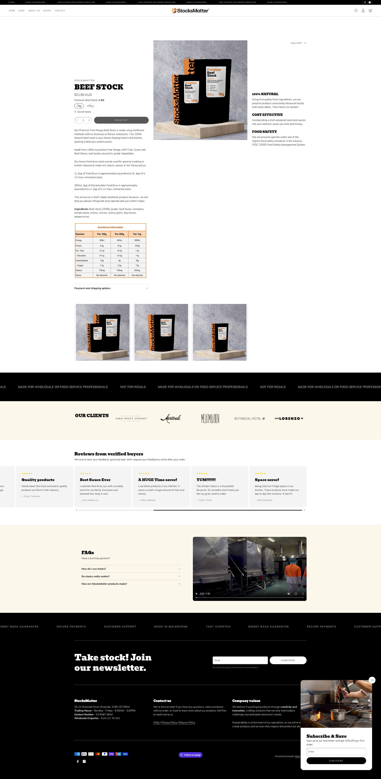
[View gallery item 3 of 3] (219, 332)
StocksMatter (84, 80)
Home (12, 11)
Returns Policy (187, 722)
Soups (47, 11)
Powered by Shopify (284, 756)
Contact (60, 11)
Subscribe (336, 760)
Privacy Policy (169, 722)
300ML (91, 105)
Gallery (296, 43)
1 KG (79, 105)
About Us (34, 11)
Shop (22, 11)
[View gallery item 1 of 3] (102, 332)
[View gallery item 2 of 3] (161, 332)
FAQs (156, 722)
